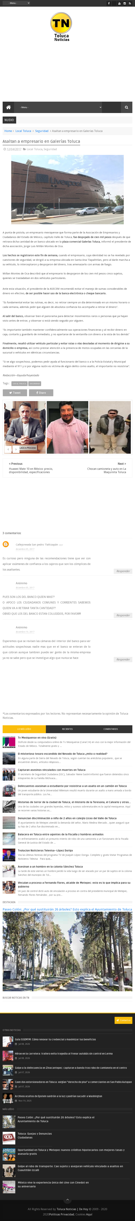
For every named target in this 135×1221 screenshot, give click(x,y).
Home (8, 131)
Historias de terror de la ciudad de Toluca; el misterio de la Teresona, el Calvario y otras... (74, 802)
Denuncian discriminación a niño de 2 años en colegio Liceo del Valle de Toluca (67, 818)
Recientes (67, 729)
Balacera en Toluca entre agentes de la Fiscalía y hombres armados (61, 834)
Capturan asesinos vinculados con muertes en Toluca (51, 770)
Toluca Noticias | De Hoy (72, 1209)
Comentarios (111, 729)
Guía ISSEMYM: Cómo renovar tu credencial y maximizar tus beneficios (55, 1039)
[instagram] (124, 3)
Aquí (89, 1214)
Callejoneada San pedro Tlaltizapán (37, 544)
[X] (114, 3)
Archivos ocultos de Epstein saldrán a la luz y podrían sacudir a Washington (58, 1096)
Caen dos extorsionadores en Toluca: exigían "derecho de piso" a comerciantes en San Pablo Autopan (73, 1082)
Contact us (125, 1020)
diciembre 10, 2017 (25, 632)
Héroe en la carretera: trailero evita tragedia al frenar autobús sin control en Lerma (64, 1053)
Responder (123, 571)
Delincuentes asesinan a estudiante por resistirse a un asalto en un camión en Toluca (72, 786)
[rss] (130, 3)
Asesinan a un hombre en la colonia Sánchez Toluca (50, 866)
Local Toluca (23, 131)
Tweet (17, 392)
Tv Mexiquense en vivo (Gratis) (37, 737)
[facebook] (109, 3)
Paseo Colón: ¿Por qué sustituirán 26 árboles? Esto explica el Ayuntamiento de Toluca (67, 909)
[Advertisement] (33, 71)
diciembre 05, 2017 (25, 549)
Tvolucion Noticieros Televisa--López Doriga (45, 850)
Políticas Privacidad (61, 1214)
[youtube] (119, 3)
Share (42, 392)
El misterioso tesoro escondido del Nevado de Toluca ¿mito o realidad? (62, 753)
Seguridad (42, 131)
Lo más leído (24, 729)
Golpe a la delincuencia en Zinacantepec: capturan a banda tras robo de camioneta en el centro (71, 1067)
